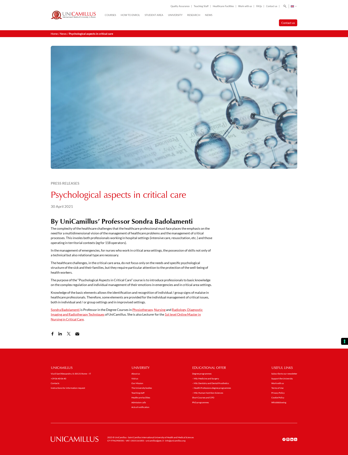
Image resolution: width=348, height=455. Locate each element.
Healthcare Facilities (223, 6)
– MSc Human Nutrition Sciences (207, 392)
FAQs (259, 6)
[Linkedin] (291, 439)
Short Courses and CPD (203, 397)
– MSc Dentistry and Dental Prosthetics (210, 383)
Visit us (134, 378)
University (175, 14)
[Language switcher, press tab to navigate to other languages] (293, 6)
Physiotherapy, (143, 310)
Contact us (271, 6)
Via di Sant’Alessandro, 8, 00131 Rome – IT (71, 373)
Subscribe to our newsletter (284, 373)
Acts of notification (140, 407)
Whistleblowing (278, 402)
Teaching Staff (201, 6)
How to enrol (130, 14)
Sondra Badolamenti (65, 310)
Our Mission (137, 383)
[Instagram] (288, 439)
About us (135, 373)
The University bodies (141, 388)
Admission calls (138, 402)
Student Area (154, 14)
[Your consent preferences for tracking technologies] (344, 341)
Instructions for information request (68, 388)
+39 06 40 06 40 (58, 378)
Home (54, 33)
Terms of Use (277, 388)
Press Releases (65, 183)
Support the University (282, 378)
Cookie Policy (277, 397)
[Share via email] (77, 334)
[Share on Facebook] (52, 333)
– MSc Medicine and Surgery (205, 378)
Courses (110, 14)
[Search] (284, 6)
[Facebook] (284, 439)
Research (193, 14)
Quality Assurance (180, 6)
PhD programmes (200, 402)
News (208, 14)
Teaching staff (137, 392)
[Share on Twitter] (68, 333)
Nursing (159, 310)
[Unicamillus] (73, 15)
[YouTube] (295, 439)
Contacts (55, 383)
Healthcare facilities (140, 397)
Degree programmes (202, 373)
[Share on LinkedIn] (60, 333)
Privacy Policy (278, 392)
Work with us (245, 6)
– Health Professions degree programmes (211, 388)
